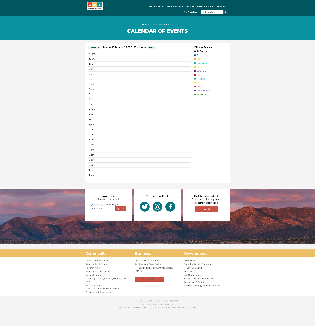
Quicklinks (220, 6)
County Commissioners (195, 268)
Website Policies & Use (126, 307)
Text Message (111, 204)
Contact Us (139, 307)
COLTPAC (201, 71)
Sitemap (174, 307)
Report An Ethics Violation (98, 271)
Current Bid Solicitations (147, 261)
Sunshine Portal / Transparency (199, 264)
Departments (155, 6)
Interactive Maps (94, 285)
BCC (198, 59)
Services (169, 6)
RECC (199, 83)
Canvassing (202, 63)
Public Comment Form (97, 261)
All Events (201, 51)
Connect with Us (164, 307)
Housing (200, 79)
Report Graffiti (93, 268)
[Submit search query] (225, 12)
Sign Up (120, 208)
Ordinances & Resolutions (196, 282)
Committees (185, 6)
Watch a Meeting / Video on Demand (202, 286)
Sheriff (199, 87)
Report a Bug (149, 279)
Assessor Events (204, 55)
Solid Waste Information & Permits (102, 289)
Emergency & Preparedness (99, 292)
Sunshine (204, 6)
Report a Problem (150, 307)
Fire (198, 75)
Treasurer (201, 94)
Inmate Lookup (93, 275)
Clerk (199, 67)
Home (145, 24)
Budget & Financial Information (199, 278)
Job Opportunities (193, 275)
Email (96, 204)
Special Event (203, 90)
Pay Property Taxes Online (148, 264)
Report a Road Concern (97, 264)
